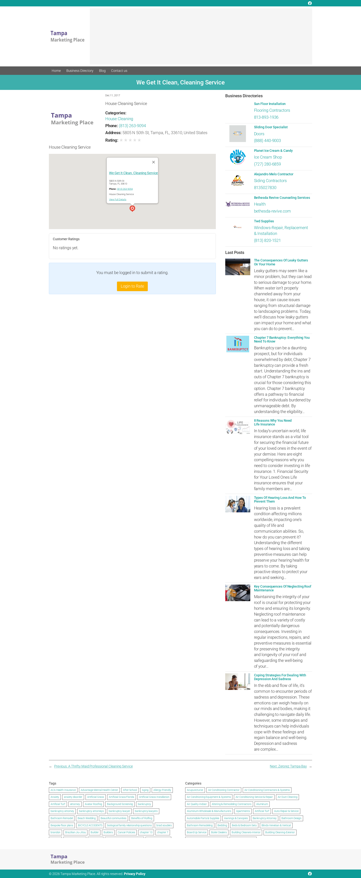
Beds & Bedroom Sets (244, 825)
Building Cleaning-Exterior (280, 832)
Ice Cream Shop (268, 157)
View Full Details (117, 199)
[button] (132, 209)
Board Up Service (196, 832)
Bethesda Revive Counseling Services (282, 198)
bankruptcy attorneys (91, 811)
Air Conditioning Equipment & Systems (209, 796)
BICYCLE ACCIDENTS (90, 825)
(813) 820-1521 (267, 240)
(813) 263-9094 (132, 125)
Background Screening (120, 804)
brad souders (164, 825)
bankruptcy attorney (62, 811)
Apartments (243, 811)
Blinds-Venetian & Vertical (276, 825)
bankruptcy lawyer (119, 811)
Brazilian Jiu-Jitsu (75, 832)
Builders (108, 832)
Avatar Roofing (93, 804)
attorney (75, 804)
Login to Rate (132, 286)
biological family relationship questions (129, 825)
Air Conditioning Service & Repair (254, 796)
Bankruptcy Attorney (265, 818)
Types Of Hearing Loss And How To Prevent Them (280, 499)
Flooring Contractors (272, 110)
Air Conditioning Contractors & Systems (267, 789)
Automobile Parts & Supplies (203, 818)
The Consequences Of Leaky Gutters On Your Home (281, 262)
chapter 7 (162, 832)
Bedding (222, 825)
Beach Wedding (87, 818)
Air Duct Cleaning (287, 796)
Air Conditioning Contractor (224, 789)
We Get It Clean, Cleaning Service (133, 173)
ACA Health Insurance (63, 789)
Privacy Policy (134, 874)
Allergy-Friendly (162, 789)
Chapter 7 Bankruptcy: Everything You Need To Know (282, 339)
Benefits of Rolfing (141, 818)
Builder (95, 832)
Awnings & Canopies (236, 818)
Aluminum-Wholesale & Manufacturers (209, 811)
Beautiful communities (113, 818)
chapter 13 (146, 832)
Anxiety (55, 796)
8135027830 (265, 187)
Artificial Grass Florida (121, 796)
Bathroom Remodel (62, 818)
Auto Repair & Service (286, 811)
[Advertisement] (201, 38)
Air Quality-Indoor (197, 804)
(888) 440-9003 (267, 140)
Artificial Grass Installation (154, 796)
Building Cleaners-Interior (246, 832)
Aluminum (262, 804)
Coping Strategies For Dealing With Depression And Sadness (280, 677)
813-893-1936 (266, 117)
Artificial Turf (58, 804)
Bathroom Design (291, 818)
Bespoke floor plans (62, 825)
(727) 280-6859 (267, 164)
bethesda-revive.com (272, 211)
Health (260, 204)
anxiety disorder (73, 796)
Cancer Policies (126, 832)
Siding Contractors (270, 180)
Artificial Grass (95, 796)
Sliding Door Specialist (271, 127)
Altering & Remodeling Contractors (231, 804)
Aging (145, 789)
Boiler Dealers (219, 832)
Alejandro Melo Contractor (274, 174)
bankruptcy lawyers (146, 811)
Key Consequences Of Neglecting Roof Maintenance (282, 588)
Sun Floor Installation (270, 104)
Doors (259, 133)
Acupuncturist (195, 789)
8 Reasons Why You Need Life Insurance (273, 422)
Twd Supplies (264, 221)
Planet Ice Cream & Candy (273, 151)
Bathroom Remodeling (200, 825)
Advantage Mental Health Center (99, 789)
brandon (55, 832)
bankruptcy (144, 804)
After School (130, 789)
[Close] (153, 161)
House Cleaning (119, 118)
